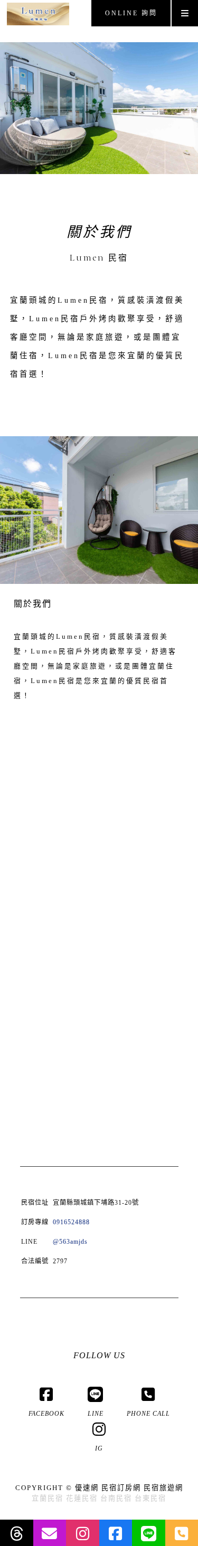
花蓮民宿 (82, 1498)
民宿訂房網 (121, 1488)
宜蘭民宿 (47, 1498)
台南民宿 (116, 1498)
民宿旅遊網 (163, 1488)
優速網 (87, 1488)
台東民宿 (150, 1498)
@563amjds (70, 1241)
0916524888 (71, 1222)
